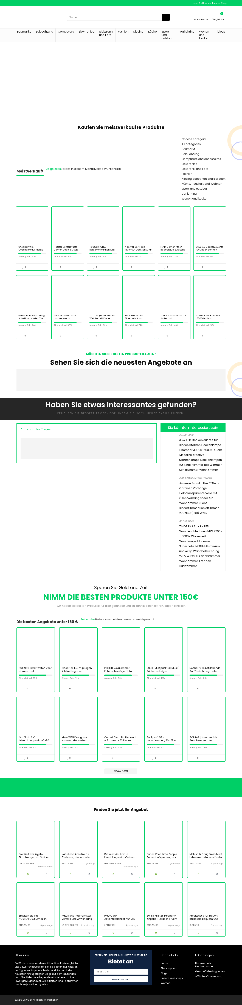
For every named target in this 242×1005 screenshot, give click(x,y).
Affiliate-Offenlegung (208, 976)
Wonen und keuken (204, 35)
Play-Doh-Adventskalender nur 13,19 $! (120, 919)
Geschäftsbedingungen (210, 971)
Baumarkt (24, 32)
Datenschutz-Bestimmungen (204, 964)
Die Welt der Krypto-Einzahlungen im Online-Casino (34, 857)
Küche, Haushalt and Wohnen (195, 477)
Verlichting (186, 32)
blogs (221, 32)
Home (164, 963)
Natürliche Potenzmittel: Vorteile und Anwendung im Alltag (77, 919)
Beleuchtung (44, 32)
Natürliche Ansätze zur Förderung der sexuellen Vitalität (76, 857)
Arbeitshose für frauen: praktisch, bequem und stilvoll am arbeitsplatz (204, 919)
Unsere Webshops (172, 978)
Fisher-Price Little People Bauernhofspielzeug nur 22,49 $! (162, 857)
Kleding (138, 32)
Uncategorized (27, 863)
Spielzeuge (67, 863)
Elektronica (86, 32)
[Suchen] (166, 17)
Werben (165, 983)
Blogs (164, 973)
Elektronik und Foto (106, 33)
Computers (66, 32)
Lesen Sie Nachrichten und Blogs (209, 3)
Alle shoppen (168, 968)
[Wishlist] (201, 16)
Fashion (123, 32)
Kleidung (194, 925)
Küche (152, 32)
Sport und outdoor (167, 35)
